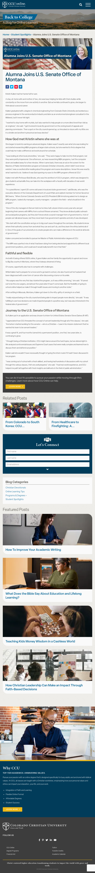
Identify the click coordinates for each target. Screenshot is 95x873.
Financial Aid (10, 854)
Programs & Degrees (15, 496)
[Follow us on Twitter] (47, 840)
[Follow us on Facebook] (39, 840)
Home (6, 35)
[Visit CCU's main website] (34, 826)
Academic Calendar (59, 854)
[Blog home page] (13, 5)
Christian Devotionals (16, 488)
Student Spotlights (21, 35)
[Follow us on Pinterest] (43, 840)
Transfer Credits (57, 851)
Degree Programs (12, 851)
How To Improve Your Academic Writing (33, 550)
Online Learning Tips (15, 492)
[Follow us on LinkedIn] (51, 840)
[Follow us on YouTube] (55, 840)
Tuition (54, 848)
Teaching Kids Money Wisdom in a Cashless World (40, 641)
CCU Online (10, 848)
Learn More (15, 387)
